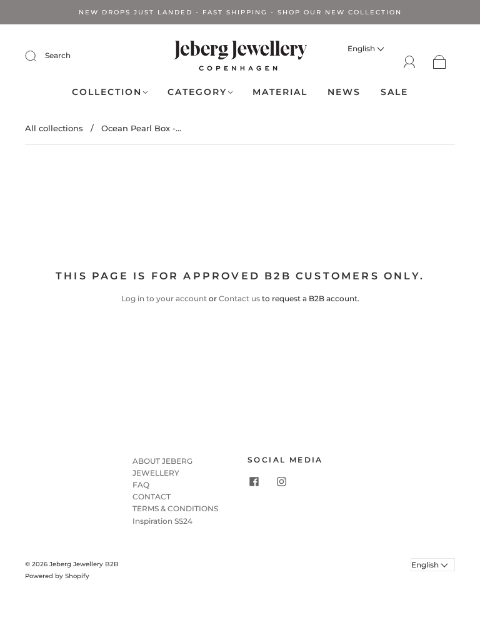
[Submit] (38, 55)
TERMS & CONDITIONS (175, 508)
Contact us (239, 298)
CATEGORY (197, 92)
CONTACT (151, 496)
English (362, 48)
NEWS (344, 92)
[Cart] (439, 62)
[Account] (409, 61)
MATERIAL (280, 92)
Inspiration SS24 (162, 521)
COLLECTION (107, 92)
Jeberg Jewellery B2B (84, 564)
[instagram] (281, 482)
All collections (54, 128)
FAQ (140, 484)
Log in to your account (164, 298)
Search (58, 55)
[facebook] (254, 482)
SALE (394, 92)
